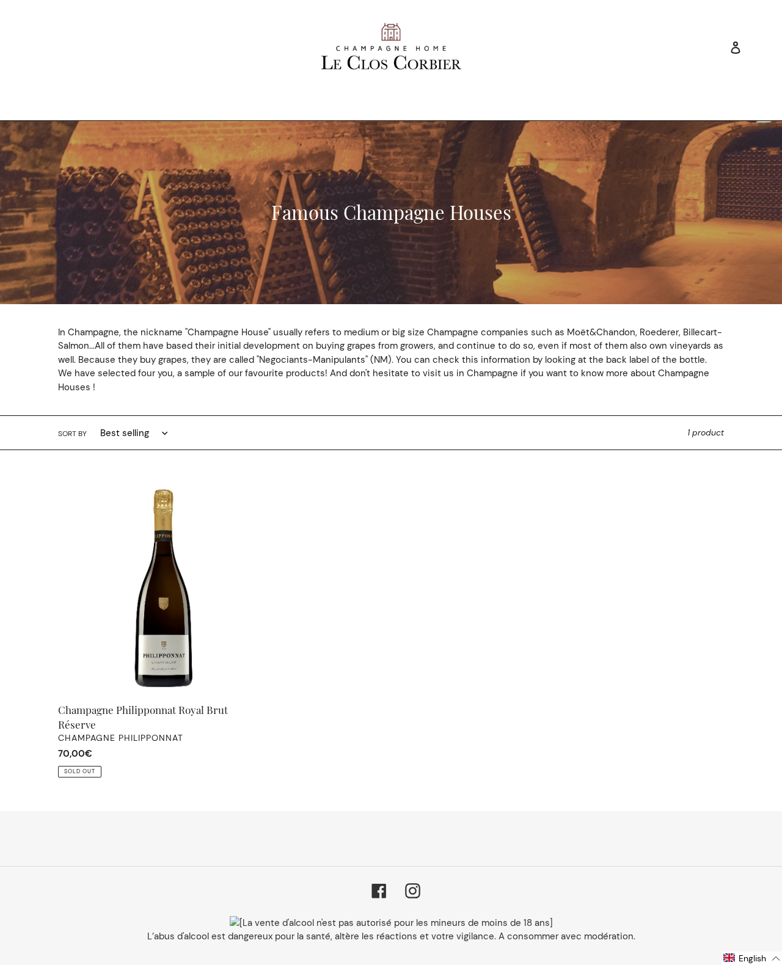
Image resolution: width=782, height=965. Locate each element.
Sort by (72, 434)
